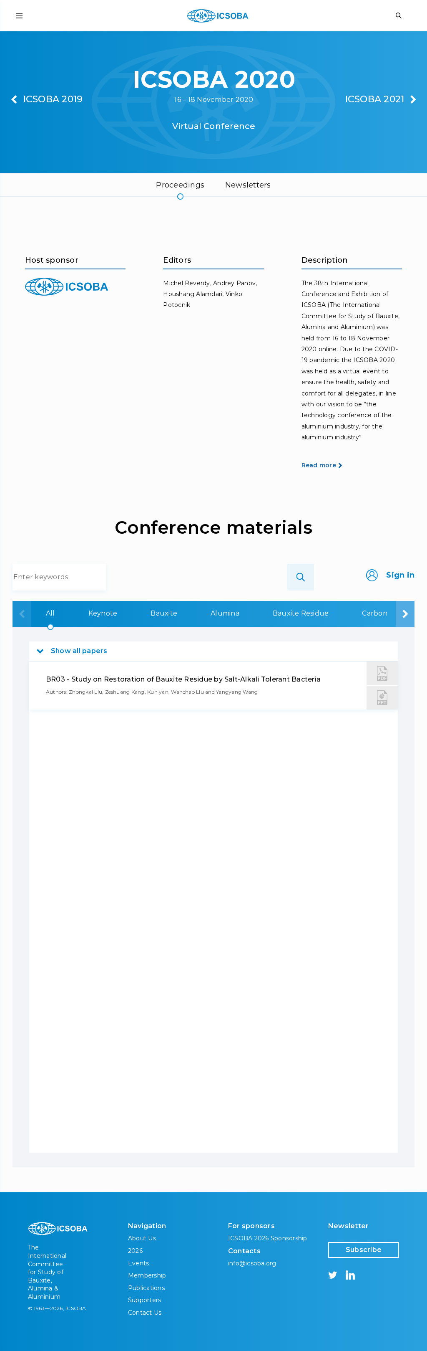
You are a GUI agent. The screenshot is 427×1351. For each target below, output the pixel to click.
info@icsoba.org (252, 1263)
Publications (146, 1288)
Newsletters (248, 185)
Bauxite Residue (301, 613)
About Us (142, 1238)
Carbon (374, 613)
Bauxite (164, 613)
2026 (135, 1251)
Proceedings (180, 185)
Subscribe (364, 1250)
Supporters (144, 1300)
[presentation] (22, 614)
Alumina (225, 613)
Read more (318, 465)
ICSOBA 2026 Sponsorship (267, 1238)
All (50, 613)
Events (138, 1263)
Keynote (103, 613)
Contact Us (144, 1312)
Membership (147, 1275)
